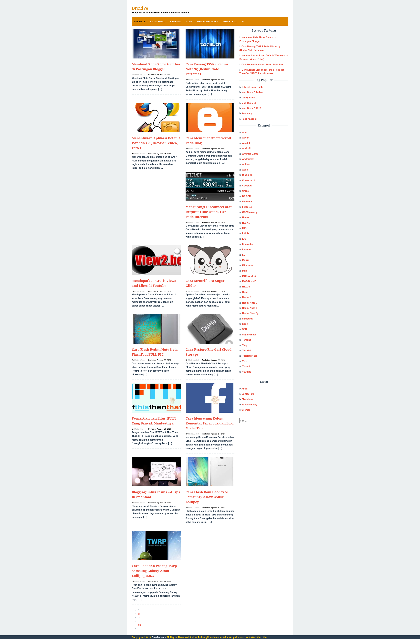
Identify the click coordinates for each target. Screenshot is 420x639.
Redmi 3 (246, 297)
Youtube (247, 371)
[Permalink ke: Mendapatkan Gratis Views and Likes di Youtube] (156, 260)
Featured (247, 206)
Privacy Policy (249, 404)
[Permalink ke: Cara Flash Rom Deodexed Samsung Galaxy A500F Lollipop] (210, 471)
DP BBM (246, 196)
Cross (245, 190)
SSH (244, 329)
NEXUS (246, 286)
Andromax (248, 158)
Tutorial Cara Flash (252, 87)
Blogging (247, 174)
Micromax (247, 265)
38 (139, 624)
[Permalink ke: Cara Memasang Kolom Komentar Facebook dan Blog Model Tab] (210, 397)
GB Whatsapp (250, 212)
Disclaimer (247, 399)
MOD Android (249, 276)
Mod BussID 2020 (251, 108)
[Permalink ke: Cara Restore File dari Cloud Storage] (210, 328)
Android (246, 148)
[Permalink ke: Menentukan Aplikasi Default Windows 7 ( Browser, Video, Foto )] (156, 117)
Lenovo (246, 249)
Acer (244, 132)
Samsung (247, 318)
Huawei (246, 222)
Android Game (250, 153)
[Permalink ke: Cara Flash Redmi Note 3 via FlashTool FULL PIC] (156, 328)
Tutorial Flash (250, 355)
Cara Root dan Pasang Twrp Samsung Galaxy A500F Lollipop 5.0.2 (154, 571)
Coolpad (247, 185)
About (245, 388)
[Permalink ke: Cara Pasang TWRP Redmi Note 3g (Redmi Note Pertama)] (210, 43)
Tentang (246, 339)
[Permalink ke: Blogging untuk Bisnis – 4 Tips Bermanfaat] (156, 471)
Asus (245, 169)
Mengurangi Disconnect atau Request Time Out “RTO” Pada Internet (209, 212)
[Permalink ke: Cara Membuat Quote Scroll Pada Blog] (210, 117)
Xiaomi (246, 366)
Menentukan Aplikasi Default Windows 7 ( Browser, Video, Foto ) (156, 143)
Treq (244, 345)
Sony (245, 323)
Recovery (247, 113)
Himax (245, 217)
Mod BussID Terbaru (253, 92)
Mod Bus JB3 (249, 102)
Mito (244, 270)
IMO (244, 228)
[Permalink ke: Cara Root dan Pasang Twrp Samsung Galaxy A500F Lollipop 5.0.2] (156, 545)
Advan (245, 137)
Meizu (245, 260)
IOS (244, 238)
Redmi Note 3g (250, 313)
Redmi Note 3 (249, 307)
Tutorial (246, 350)
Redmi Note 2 (249, 302)
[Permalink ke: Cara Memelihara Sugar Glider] (210, 260)
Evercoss (247, 201)
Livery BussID (249, 97)
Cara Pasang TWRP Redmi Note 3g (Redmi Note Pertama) (207, 69)
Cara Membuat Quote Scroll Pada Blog (263, 64)
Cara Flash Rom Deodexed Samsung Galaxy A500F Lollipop (207, 497)
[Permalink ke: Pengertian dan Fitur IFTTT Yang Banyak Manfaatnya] (156, 397)
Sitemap (246, 409)
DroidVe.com (159, 637)
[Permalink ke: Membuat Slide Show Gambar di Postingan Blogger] (156, 43)
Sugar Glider (249, 334)
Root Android (249, 118)
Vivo (244, 361)
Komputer (247, 244)
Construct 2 (248, 180)
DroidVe (140, 8)
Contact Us (248, 393)
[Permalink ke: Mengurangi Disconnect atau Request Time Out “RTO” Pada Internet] (210, 186)
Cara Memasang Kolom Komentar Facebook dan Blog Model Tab (209, 423)
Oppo (245, 292)
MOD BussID (249, 281)
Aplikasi (246, 164)
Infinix (245, 233)
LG (243, 254)
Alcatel (246, 143)
